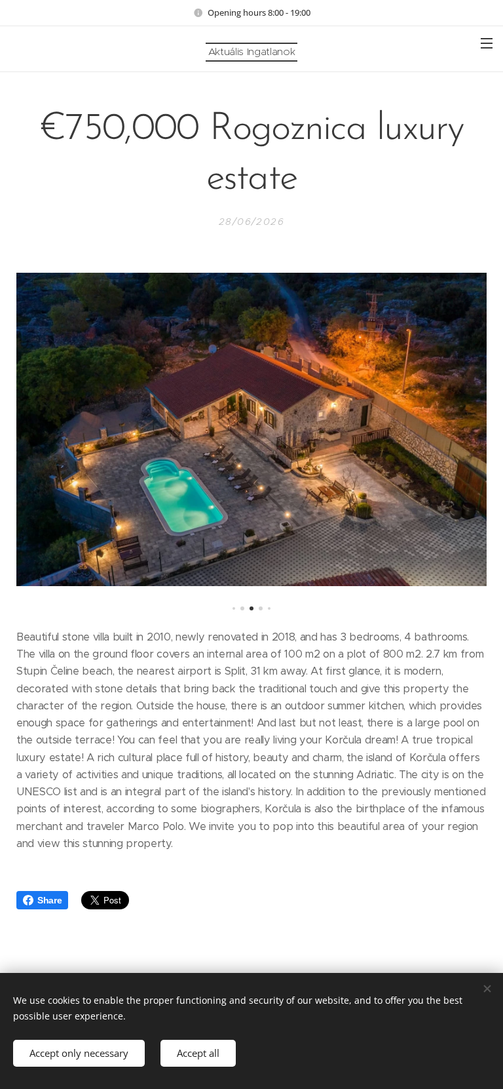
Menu (487, 43)
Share (49, 900)
